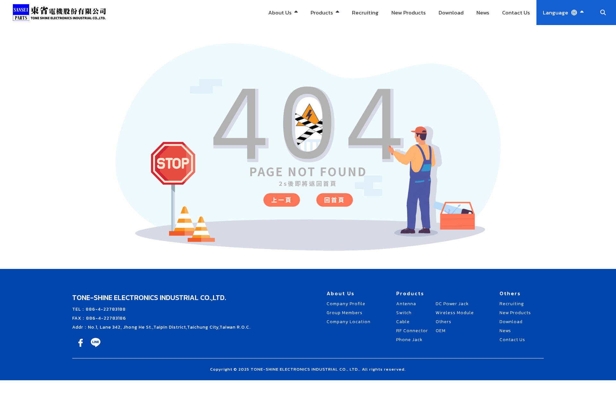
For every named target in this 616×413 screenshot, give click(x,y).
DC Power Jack (325, 33)
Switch (404, 312)
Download (451, 12)
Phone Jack (409, 339)
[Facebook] (81, 347)
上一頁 (281, 199)
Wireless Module (325, 56)
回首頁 (334, 199)
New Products (408, 12)
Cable (403, 321)
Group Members (345, 312)
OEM (325, 90)
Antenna (406, 303)
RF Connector (412, 330)
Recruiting (365, 12)
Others (324, 75)
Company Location (349, 321)
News (482, 12)
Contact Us (516, 12)
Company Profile (346, 303)
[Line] (95, 347)
